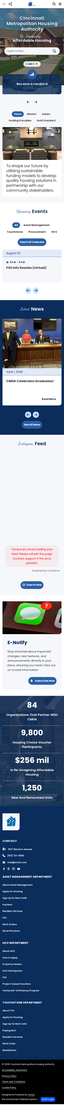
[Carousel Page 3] (25, 64)
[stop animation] (36, 64)
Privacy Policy (9, 1076)
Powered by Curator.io (46, 570)
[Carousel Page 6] (33, 64)
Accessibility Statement (14, 1070)
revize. (31, 1094)
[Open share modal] (10, 4)
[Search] (55, 51)
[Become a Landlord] (32, 84)
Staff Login (48, 1099)
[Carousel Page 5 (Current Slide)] (31, 64)
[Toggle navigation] (4, 4)
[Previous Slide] (28, 102)
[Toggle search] (54, 4)
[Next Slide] (36, 102)
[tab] (18, 114)
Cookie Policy (9, 1087)
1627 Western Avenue (20, 849)
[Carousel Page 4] (27, 64)
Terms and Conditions (13, 1081)
